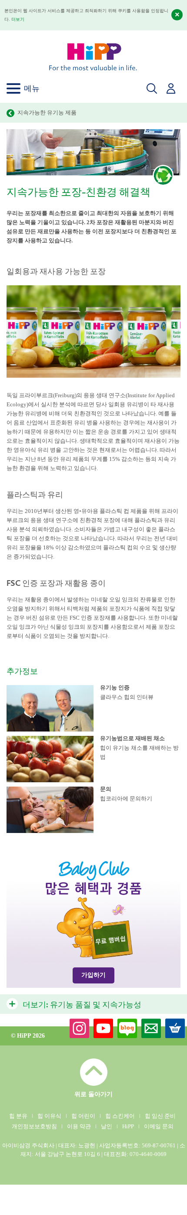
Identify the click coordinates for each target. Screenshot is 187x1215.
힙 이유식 (49, 1116)
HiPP (128, 1126)
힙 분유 (18, 1116)
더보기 (17, 19)
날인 (106, 1126)
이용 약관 (79, 1126)
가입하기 (93, 975)
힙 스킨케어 (120, 1116)
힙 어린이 (83, 1116)
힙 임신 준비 (160, 1116)
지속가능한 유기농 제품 (47, 112)
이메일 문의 (159, 1126)
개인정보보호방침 (34, 1126)
